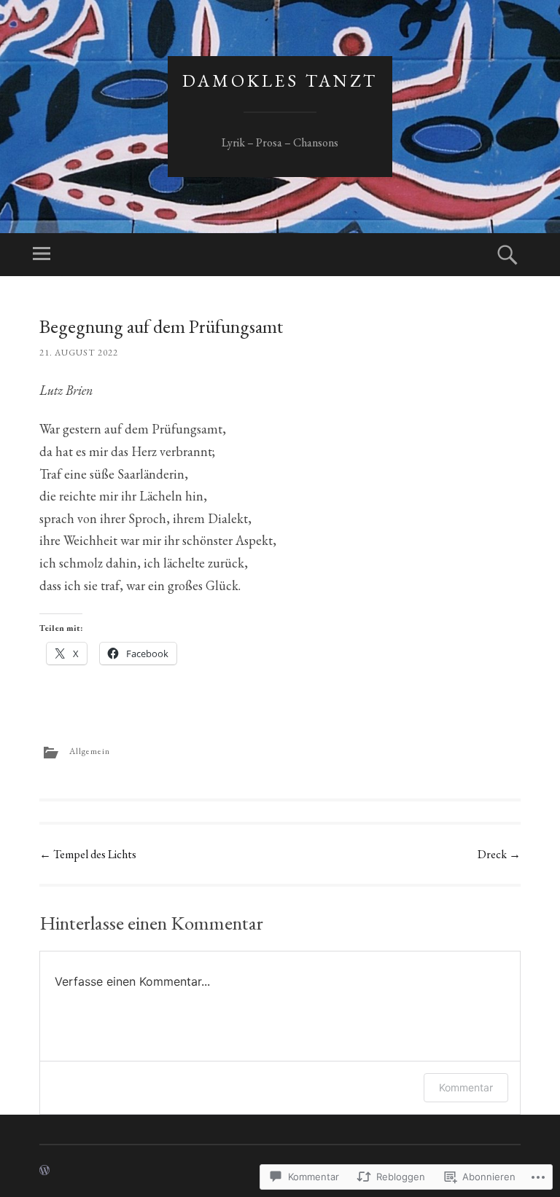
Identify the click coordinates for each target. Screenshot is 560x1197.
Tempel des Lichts (87, 854)
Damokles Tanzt (280, 80)
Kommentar (466, 1087)
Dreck (499, 854)
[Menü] (41, 254)
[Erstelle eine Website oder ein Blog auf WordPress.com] (44, 1170)
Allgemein (89, 751)
